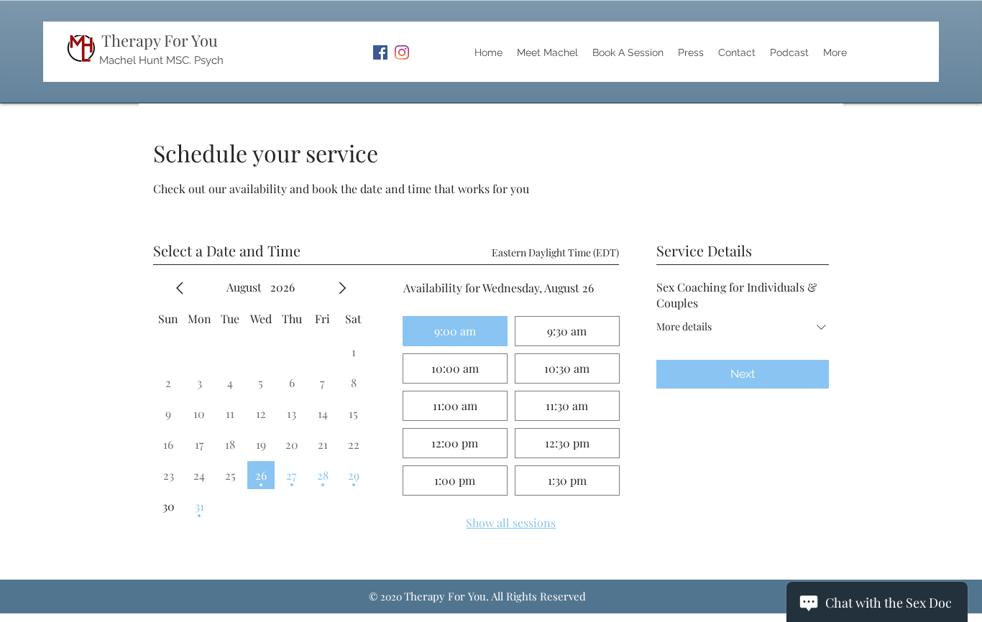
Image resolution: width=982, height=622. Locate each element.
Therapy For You (159, 40)
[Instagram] (402, 52)
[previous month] (179, 288)
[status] (555, 252)
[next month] (342, 288)
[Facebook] (380, 52)
